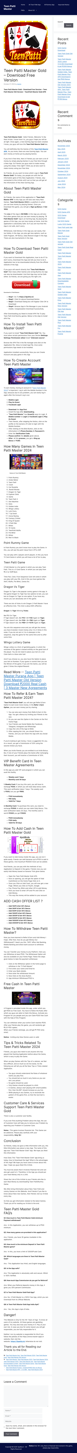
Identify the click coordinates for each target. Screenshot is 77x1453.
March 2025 (62, 155)
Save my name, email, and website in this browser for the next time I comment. (26, 1427)
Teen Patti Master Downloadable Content (64, 281)
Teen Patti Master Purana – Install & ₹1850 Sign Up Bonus (24, 1367)
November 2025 (64, 146)
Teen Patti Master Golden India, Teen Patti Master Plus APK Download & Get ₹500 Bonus (65, 74)
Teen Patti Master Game (26, 1363)
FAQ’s (23, 10)
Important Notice (63, 5)
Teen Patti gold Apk (65, 227)
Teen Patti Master (9, 7)
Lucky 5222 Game (64, 224)
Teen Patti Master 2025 (11, 1361)
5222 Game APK (64, 212)
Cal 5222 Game (63, 221)
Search (60, 22)
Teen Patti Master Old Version (17, 1357)
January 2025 (63, 162)
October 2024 (63, 171)
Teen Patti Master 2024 (28, 1355)
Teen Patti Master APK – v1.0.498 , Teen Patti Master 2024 (24, 1369)
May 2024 (61, 187)
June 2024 (62, 184)
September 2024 (64, 175)
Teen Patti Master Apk (13, 1355)
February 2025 (63, 159)
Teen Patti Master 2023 (25, 1359)
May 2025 (61, 149)
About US (31, 10)
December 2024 (64, 165)
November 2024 (64, 168)
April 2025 (61, 152)
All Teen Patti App (35, 5)
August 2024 (62, 178)
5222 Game (62, 209)
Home (23, 5)
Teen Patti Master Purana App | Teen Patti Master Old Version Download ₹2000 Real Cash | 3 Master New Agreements (25, 680)
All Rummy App (49, 5)
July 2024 (61, 181)
